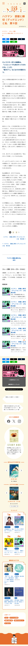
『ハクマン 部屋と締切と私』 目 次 (14, 259)
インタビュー (7, 527)
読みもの (11, 11)
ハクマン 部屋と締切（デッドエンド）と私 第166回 (19, 304)
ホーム (4, 11)
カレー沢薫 (12, 31)
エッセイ (17, 11)
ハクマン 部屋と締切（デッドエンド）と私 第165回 (19, 317)
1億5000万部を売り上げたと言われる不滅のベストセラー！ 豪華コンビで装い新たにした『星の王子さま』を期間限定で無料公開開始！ (12, 408)
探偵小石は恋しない (19, 620)
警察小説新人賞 (8, 620)
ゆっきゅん (7, 623)
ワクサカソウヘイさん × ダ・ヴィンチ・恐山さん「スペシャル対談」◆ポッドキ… (8, 551)
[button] (6, 470)
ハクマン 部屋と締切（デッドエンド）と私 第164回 (19, 330)
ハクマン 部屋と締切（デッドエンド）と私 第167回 (19, 290)
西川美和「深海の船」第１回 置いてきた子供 (19, 601)
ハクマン (24, 11)
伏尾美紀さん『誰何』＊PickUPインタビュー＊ (8, 530)
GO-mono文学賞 (14, 617)
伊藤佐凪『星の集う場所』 (19, 577)
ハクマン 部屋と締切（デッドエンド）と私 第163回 (19, 344)
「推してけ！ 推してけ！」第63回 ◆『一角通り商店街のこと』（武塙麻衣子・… (8, 579)
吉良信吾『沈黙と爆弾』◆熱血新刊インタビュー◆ (8, 601)
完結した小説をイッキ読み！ (12, 397)
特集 (6, 548)
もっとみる (13, 506)
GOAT (6, 617)
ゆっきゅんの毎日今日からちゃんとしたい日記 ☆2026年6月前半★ (19, 530)
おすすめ (6, 574)
